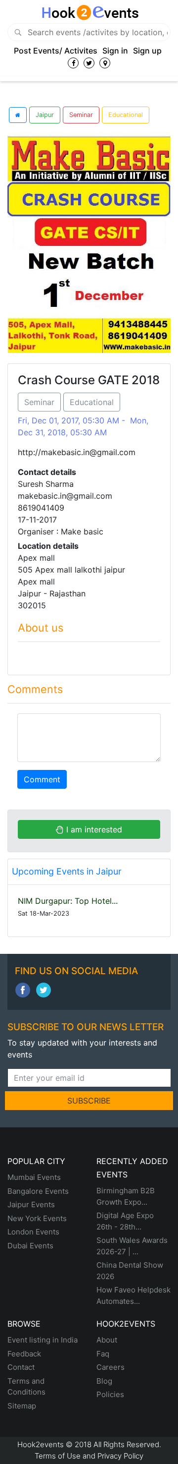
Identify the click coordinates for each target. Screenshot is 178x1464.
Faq (102, 1353)
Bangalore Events (38, 1191)
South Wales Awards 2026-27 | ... (132, 1245)
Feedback (24, 1353)
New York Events (37, 1218)
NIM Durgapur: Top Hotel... (68, 901)
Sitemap (21, 1405)
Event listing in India (42, 1340)
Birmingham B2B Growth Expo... (125, 1196)
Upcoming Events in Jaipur (67, 871)
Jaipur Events (31, 1204)
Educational (125, 114)
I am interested (93, 829)
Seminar (81, 114)
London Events (33, 1231)
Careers (110, 1367)
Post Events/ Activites (55, 51)
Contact (21, 1367)
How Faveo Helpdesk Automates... (133, 1295)
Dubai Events (30, 1245)
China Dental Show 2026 (129, 1270)
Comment (42, 779)
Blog (104, 1381)
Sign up (147, 51)
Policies (110, 1394)
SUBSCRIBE (89, 1101)
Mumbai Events (34, 1177)
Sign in (115, 51)
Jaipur (45, 114)
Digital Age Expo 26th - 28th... (125, 1221)
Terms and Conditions (26, 1386)
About (106, 1340)
